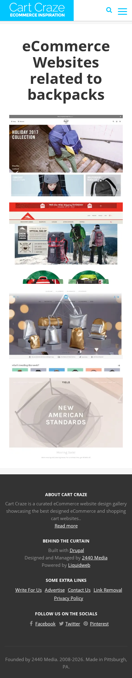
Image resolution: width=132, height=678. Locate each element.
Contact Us (79, 590)
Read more (66, 526)
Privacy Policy (68, 598)
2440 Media (94, 558)
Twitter (72, 624)
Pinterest (99, 624)
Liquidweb (79, 565)
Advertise (55, 590)
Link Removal (108, 590)
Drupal (77, 550)
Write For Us (28, 590)
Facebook (45, 624)
